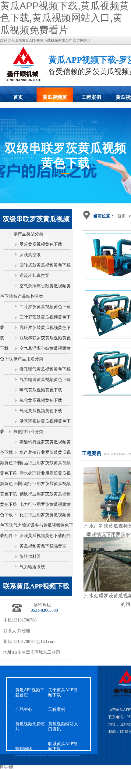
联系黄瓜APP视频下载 (62, 746)
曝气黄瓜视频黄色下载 (40, 390)
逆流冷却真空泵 (34, 275)
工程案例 (91, 97)
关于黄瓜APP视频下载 (62, 692)
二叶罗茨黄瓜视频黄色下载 (45, 306)
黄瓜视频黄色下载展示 (55, 99)
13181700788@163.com (34, 641)
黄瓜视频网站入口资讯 (63, 726)
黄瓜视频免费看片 (30, 726)
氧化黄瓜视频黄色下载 (40, 400)
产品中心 (23, 709)
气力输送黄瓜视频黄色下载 (45, 379)
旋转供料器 (30, 556)
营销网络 (23, 749)
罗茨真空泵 (30, 254)
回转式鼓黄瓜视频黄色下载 (45, 265)
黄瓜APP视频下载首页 (29, 692)
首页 (18, 97)
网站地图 (7, 767)
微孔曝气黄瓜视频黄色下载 (45, 369)
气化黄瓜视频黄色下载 (40, 411)
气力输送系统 (32, 567)
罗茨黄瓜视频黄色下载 (40, 244)
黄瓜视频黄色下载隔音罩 (42, 546)
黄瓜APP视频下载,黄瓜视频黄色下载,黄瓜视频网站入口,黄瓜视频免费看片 (64, 17)
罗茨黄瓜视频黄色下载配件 (45, 535)
